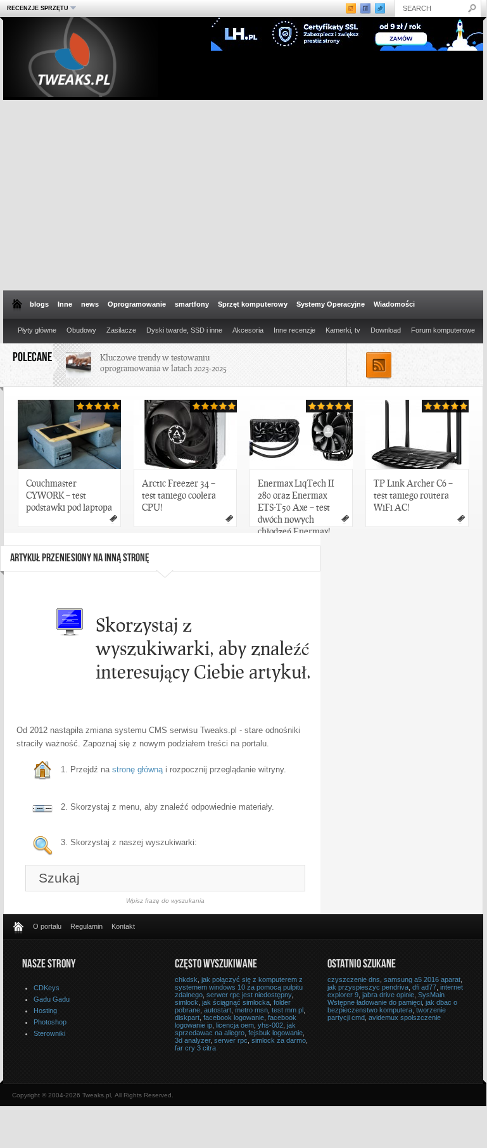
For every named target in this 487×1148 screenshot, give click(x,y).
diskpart (187, 1017)
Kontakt (123, 926)
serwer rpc (231, 1040)
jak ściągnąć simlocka (236, 1002)
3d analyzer (192, 1040)
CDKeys (47, 988)
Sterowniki (49, 1033)
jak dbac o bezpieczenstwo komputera (392, 1006)
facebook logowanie (233, 1017)
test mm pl (287, 1010)
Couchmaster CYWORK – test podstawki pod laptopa (69, 495)
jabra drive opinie (388, 994)
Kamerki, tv (343, 330)
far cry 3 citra (195, 1048)
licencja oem (235, 1025)
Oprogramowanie (137, 304)
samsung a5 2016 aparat (422, 979)
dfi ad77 (424, 987)
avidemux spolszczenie (405, 1017)
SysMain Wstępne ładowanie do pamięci (386, 998)
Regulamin (86, 926)
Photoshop (50, 1022)
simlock (186, 1002)
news (90, 304)
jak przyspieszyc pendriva (367, 987)
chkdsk (186, 979)
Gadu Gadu (52, 999)
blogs (39, 304)
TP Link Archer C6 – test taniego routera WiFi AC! (413, 495)
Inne (65, 304)
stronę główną (137, 769)
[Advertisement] (243, 195)
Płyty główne (37, 330)
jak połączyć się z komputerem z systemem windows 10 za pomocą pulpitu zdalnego (239, 987)
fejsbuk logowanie (275, 1032)
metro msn (251, 1010)
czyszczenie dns (353, 979)
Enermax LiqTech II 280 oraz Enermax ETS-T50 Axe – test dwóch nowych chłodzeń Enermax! (296, 502)
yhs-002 (270, 1025)
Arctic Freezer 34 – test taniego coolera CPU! (179, 495)
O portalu (47, 926)
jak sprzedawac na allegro (235, 1028)
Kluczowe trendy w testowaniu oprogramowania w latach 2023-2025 (163, 362)
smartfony (192, 304)
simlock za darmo (278, 1040)
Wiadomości (394, 304)
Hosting (45, 1010)
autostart (217, 1010)
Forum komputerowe (443, 330)
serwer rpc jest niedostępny (248, 994)
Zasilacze (121, 330)
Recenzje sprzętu (36, 7)
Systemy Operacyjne (330, 304)
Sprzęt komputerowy (253, 304)
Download (385, 330)
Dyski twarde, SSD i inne (184, 330)
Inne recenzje (294, 330)
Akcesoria (247, 330)
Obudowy (81, 330)
